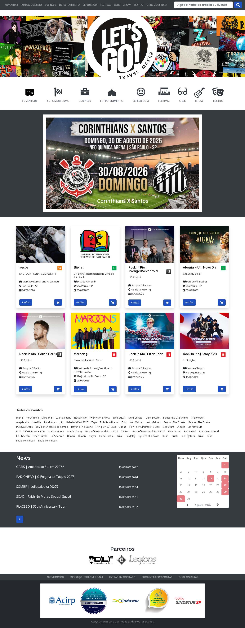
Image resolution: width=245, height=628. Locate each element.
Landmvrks (50, 422)
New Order (174, 431)
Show (127, 4)
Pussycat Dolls (24, 426)
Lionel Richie (106, 436)
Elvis (124, 422)
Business (50, 4)
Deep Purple (40, 436)
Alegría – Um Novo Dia (199, 267)
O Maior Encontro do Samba (52, 426)
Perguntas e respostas (157, 577)
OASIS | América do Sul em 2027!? (40, 467)
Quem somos (55, 577)
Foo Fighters (188, 436)
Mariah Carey (74, 431)
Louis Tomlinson (25, 440)
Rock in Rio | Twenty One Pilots (92, 417)
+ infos (26, 302)
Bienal (78, 267)
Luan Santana (63, 417)
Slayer (92, 436)
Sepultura (168, 426)
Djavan (71, 436)
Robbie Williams (109, 422)
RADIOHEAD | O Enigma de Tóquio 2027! (45, 477)
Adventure (11, 4)
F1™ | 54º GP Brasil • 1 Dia (30, 431)
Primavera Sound (209, 431)
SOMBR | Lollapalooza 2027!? (37, 486)
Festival (105, 4)
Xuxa (119, 436)
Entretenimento (69, 4)
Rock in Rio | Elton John (145, 354)
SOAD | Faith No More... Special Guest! (43, 496)
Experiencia (90, 4)
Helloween (198, 417)
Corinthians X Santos (122, 200)
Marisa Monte (56, 431)
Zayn (94, 422)
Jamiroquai (119, 417)
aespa (24, 267)
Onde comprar (188, 577)
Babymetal (190, 431)
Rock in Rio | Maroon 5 (39, 417)
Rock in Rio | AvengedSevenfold (143, 269)
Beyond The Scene (174, 422)
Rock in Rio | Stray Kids (200, 354)
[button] (55, 163)
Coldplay (130, 436)
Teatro (138, 4)
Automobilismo (31, 4)
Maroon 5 (80, 354)
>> (217, 505)
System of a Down (149, 436)
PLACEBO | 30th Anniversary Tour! (41, 506)
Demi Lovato (135, 417)
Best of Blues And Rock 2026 (101, 431)
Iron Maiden (137, 422)
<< (188, 505)
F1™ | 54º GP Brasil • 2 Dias (144, 426)
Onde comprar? (156, 4)
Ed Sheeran (23, 436)
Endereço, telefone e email (86, 577)
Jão (61, 422)
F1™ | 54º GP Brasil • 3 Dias (111, 426)
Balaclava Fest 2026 (77, 422)
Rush (165, 436)
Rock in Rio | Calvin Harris (38, 354)
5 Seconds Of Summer (176, 417)
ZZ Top (125, 431)
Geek (117, 4)
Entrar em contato (122, 577)
